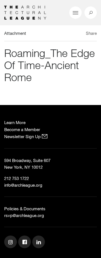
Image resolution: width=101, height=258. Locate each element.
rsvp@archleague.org (24, 215)
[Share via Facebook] (81, 33)
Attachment (15, 33)
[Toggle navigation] (75, 12)
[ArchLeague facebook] (25, 243)
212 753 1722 (16, 178)
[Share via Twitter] (75, 33)
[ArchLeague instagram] (11, 243)
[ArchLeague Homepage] (25, 12)
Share (91, 33)
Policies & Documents (24, 208)
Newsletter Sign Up (23, 136)
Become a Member (22, 129)
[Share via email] (66, 33)
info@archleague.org (23, 185)
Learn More (15, 122)
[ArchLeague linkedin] (39, 243)
